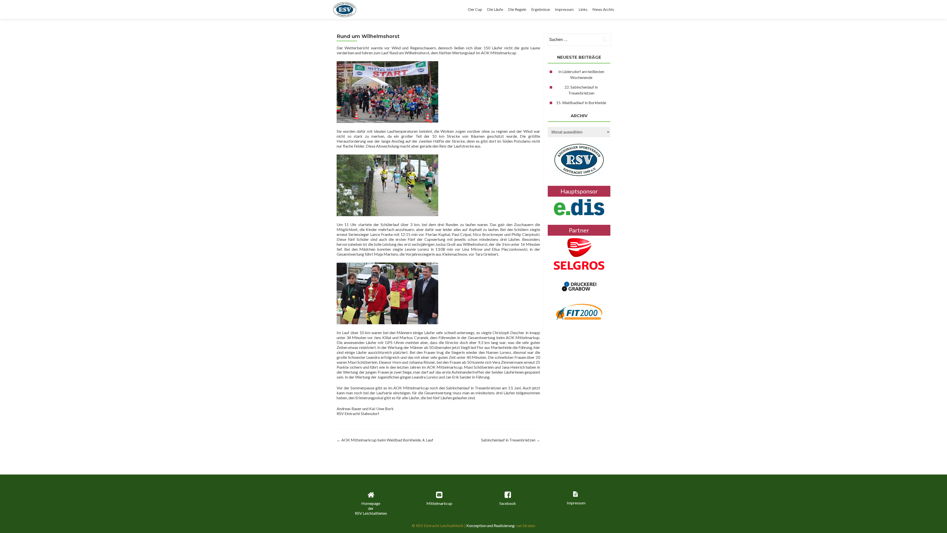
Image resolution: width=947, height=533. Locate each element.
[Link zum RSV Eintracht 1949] (579, 159)
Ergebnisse (540, 9)
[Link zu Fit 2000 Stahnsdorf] (579, 311)
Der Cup (475, 9)
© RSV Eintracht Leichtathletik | (439, 525)
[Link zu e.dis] (579, 206)
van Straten (525, 525)
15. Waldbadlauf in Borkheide (581, 102)
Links (583, 9)
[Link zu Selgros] (579, 253)
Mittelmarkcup (439, 503)
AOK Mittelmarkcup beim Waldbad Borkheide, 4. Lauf (385, 440)
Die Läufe (495, 9)
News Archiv (603, 9)
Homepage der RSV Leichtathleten (371, 508)
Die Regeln (517, 9)
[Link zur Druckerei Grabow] (579, 286)
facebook (507, 503)
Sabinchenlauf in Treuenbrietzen (510, 440)
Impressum (564, 9)
